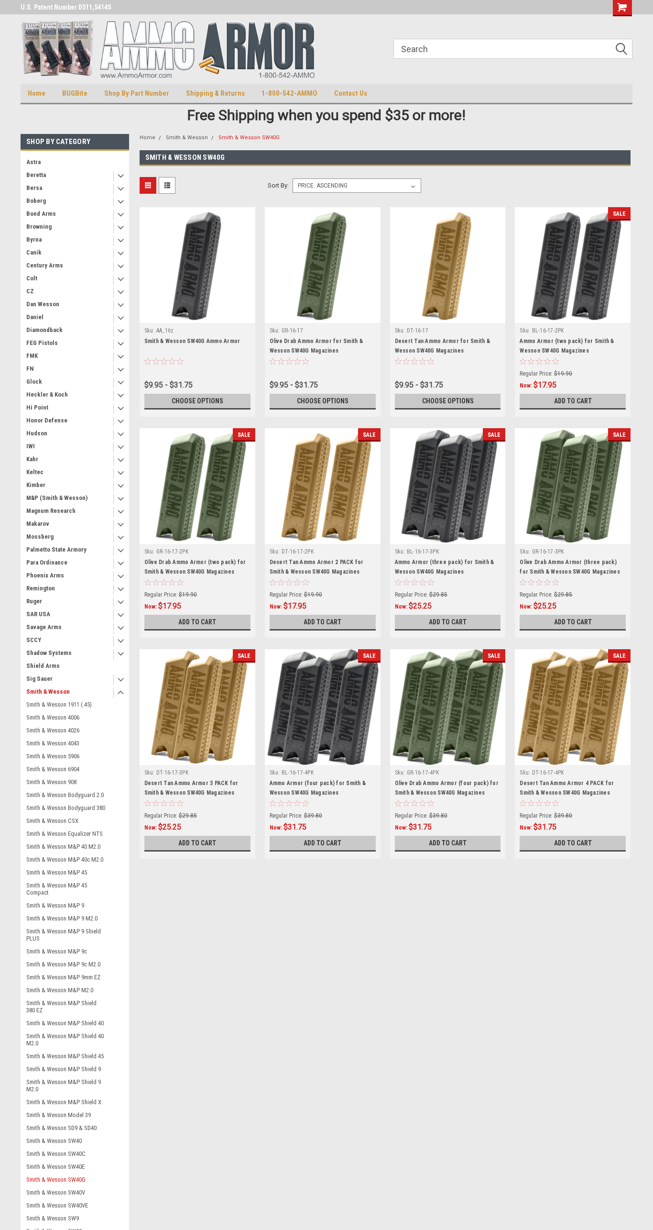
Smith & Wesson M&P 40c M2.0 (64, 859)
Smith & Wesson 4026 (52, 730)
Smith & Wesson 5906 (52, 756)
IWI (30, 446)
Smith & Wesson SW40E (55, 1166)
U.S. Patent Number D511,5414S (66, 7)
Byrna (34, 239)
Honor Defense (46, 420)
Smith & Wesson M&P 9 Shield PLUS (63, 935)
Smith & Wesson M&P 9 (55, 905)
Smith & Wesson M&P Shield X (63, 1102)
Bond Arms (41, 213)
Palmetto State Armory (56, 549)
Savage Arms (44, 627)
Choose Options (197, 401)
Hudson (36, 433)
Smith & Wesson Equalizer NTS (64, 833)
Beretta (36, 174)
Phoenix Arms (45, 575)
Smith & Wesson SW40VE (57, 1205)
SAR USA (38, 614)
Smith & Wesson (48, 691)
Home (36, 93)
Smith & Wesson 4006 (52, 717)
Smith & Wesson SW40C (56, 1153)
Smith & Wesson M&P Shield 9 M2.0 (63, 1085)
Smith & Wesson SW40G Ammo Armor (192, 341)
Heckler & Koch (47, 394)
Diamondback (44, 329)
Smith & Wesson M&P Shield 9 (63, 1069)
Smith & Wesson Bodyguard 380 (65, 807)
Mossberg (40, 536)
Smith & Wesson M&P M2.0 (59, 990)
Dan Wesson (42, 304)
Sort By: (278, 185)
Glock (34, 381)
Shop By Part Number (136, 93)
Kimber (35, 484)
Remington (40, 588)
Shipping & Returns (215, 93)
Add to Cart (573, 401)
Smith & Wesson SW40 (54, 1140)
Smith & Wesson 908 (51, 782)
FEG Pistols (42, 342)
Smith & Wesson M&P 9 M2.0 (62, 918)
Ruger (34, 601)
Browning (39, 226)
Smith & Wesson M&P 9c (56, 951)
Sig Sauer (39, 678)
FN (30, 368)
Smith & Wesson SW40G (56, 1179)
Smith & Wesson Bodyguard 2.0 (65, 794)
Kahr (32, 459)
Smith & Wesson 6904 (52, 769)
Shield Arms (43, 665)
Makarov (37, 523)
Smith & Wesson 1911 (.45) (59, 704)
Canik (34, 252)
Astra (33, 162)
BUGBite (74, 93)
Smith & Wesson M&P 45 (56, 872)
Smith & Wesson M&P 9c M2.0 (63, 964)
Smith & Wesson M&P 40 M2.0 (63, 846)
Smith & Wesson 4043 (52, 743)
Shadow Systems (49, 652)
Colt (31, 278)
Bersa (34, 187)
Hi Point (37, 407)
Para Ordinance (46, 562)
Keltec (35, 472)
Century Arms (44, 265)
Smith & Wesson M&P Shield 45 (65, 1056)
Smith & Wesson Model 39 (58, 1115)
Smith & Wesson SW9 (52, 1218)
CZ (30, 291)
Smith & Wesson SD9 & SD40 (61, 1127)
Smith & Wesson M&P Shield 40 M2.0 (65, 1039)
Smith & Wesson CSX (52, 820)
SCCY (33, 639)
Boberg (36, 200)
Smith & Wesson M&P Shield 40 (65, 1023)
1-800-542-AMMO (289, 93)
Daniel (35, 317)
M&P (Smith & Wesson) (56, 497)
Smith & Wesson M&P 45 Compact (56, 889)
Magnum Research (51, 510)
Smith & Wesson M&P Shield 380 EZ (61, 1006)
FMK (32, 355)
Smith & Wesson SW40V (55, 1192)
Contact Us (350, 93)
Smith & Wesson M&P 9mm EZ (63, 977)
